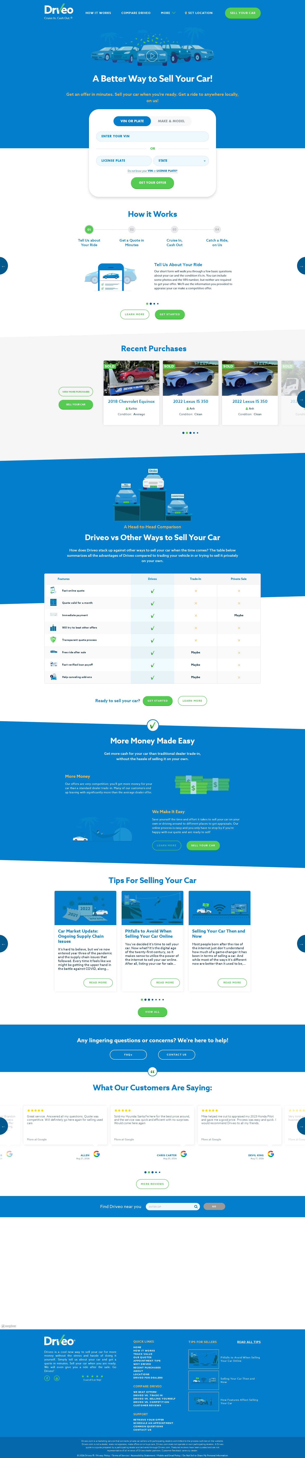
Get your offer (152, 182)
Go (214, 1206)
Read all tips (249, 1342)
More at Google (37, 1139)
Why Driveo (142, 1364)
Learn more (135, 314)
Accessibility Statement (143, 1455)
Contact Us (177, 1055)
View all (152, 1012)
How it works (144, 1350)
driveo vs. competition (151, 1402)
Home (137, 1347)
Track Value (142, 1354)
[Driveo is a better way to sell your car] (59, 1344)
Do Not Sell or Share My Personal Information (205, 1455)
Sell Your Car (75, 404)
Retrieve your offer (148, 1419)
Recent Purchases (147, 1367)
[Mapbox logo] (8, 1326)
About (138, 1370)
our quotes (142, 1357)
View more (75, 391)
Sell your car (243, 13)
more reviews (152, 1184)
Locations (141, 1374)
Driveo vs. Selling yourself (154, 1398)
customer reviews (147, 1405)
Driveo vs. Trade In (148, 1395)
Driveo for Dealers (148, 1377)
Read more (98, 982)
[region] (152, 1273)
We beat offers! (145, 1392)
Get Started (170, 314)
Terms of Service (120, 1455)
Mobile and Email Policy (169, 1455)
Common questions (148, 1426)
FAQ (128, 1055)
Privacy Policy (103, 1455)
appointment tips (147, 1360)
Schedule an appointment (153, 1423)
